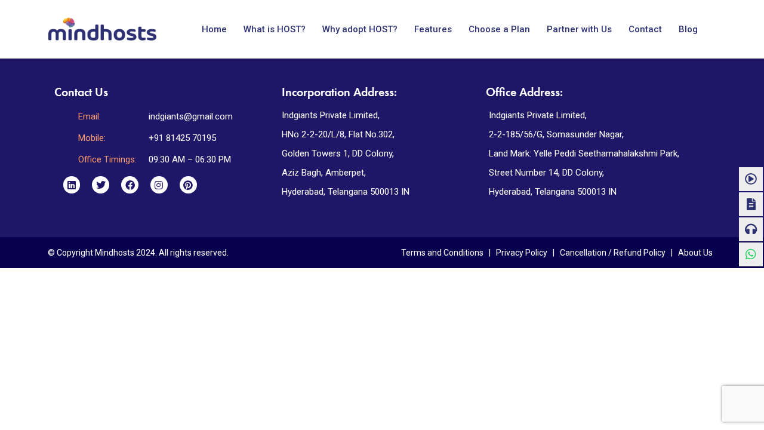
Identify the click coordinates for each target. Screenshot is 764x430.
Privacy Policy (521, 252)
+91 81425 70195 (182, 138)
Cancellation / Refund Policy (613, 252)
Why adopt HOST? (360, 29)
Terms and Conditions (442, 252)
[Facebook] (129, 185)
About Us (695, 252)
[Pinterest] (188, 185)
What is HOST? (275, 29)
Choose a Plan (499, 29)
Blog (688, 29)
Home (214, 29)
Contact (645, 29)
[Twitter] (100, 185)
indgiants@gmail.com (191, 116)
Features (433, 29)
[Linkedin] (72, 185)
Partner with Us (579, 29)
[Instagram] (159, 185)
